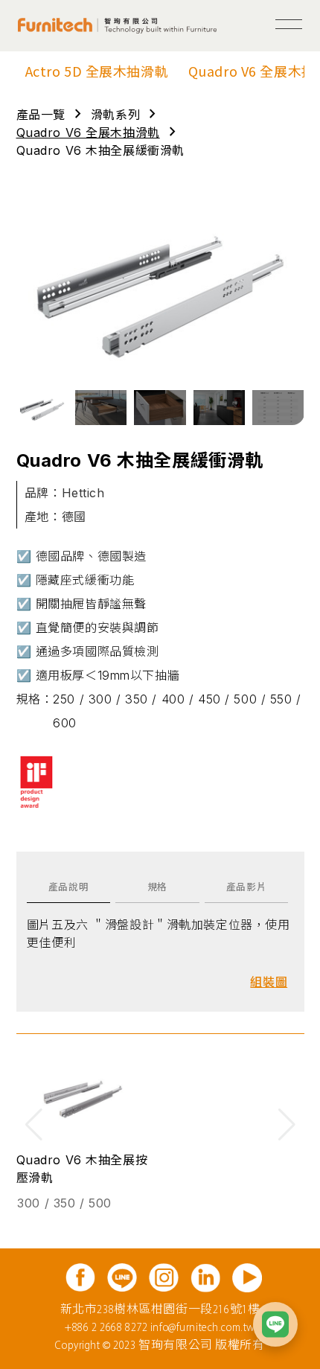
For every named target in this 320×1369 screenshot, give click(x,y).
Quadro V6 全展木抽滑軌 (88, 132)
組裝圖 (268, 981)
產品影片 (246, 887)
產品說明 (68, 887)
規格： (35, 699)
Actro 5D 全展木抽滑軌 (97, 70)
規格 (157, 887)
